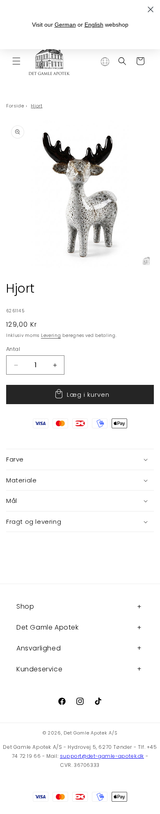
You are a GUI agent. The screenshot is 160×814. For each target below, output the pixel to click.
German (65, 24)
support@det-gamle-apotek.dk (102, 756)
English (94, 24)
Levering (51, 335)
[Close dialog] (150, 9)
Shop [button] (25, 606)
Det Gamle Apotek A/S (90, 733)
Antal (13, 349)
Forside (15, 105)
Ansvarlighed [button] (38, 648)
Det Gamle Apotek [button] (47, 627)
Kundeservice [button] (39, 669)
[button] (16, 61)
